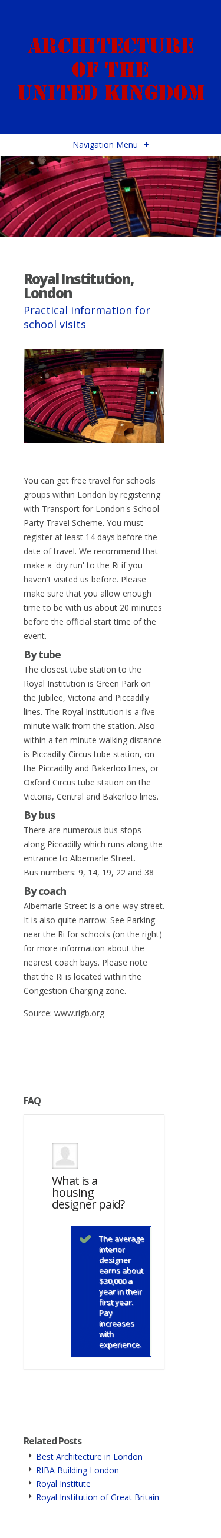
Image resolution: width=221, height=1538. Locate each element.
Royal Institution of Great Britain (97, 1497)
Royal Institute (63, 1483)
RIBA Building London (77, 1470)
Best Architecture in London (89, 1456)
